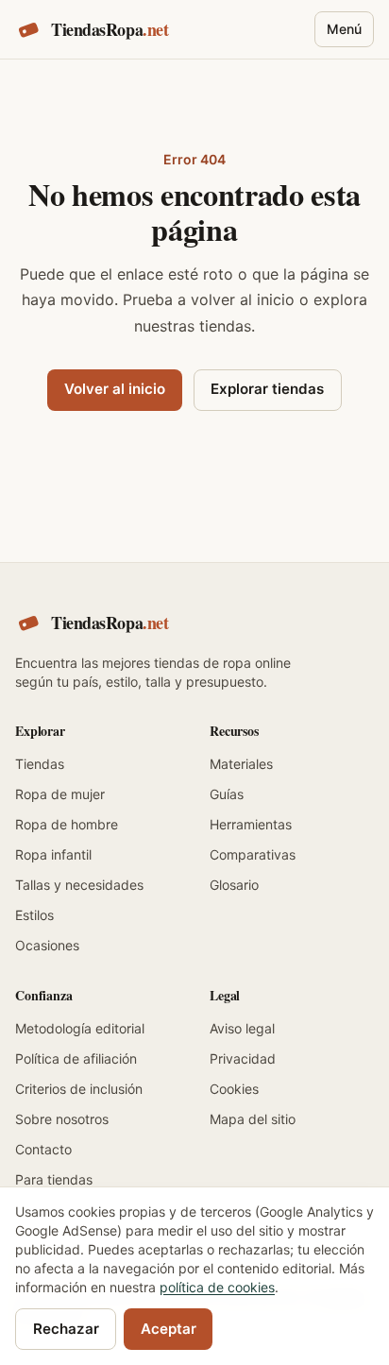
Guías (227, 794)
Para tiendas (54, 1179)
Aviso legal (242, 1028)
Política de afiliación (76, 1058)
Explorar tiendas (267, 389)
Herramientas (251, 824)
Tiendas (39, 764)
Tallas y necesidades (79, 885)
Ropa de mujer (60, 794)
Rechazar (66, 1329)
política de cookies (217, 1287)
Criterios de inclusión (79, 1089)
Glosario (234, 885)
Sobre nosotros (62, 1119)
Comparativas (253, 854)
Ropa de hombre (66, 824)
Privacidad (243, 1058)
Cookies (234, 1089)
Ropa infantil (53, 854)
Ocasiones (47, 945)
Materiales (241, 764)
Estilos (34, 915)
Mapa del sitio (253, 1119)
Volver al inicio (114, 389)
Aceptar (168, 1329)
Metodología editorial (79, 1028)
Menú (344, 29)
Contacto (43, 1149)
